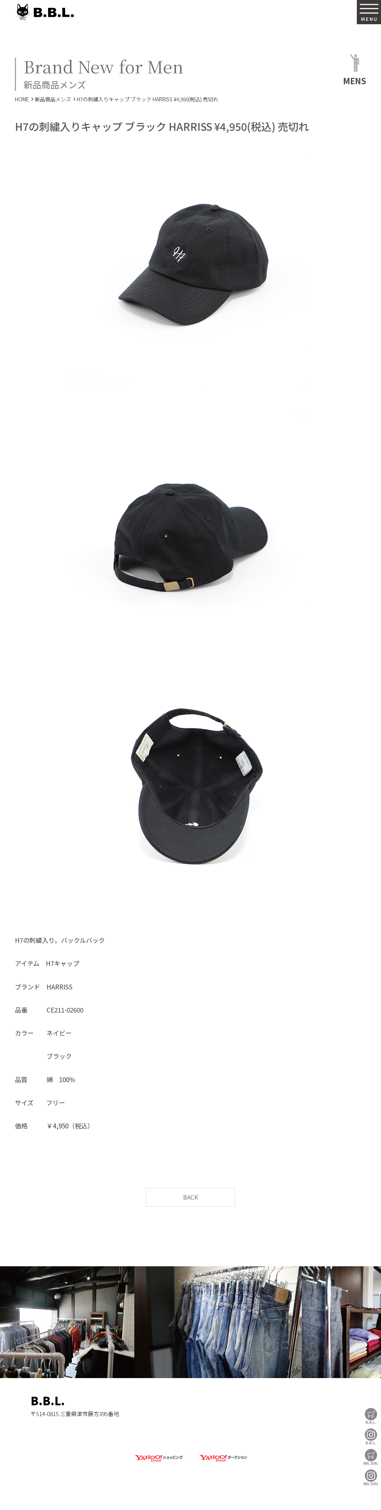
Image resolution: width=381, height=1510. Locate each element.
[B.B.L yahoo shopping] (158, 1462)
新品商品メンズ (53, 99)
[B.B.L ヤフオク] (222, 1462)
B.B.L (44, 12)
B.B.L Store (371, 1416)
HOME (22, 99)
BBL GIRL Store (371, 1457)
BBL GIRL (371, 1477)
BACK (190, 1196)
